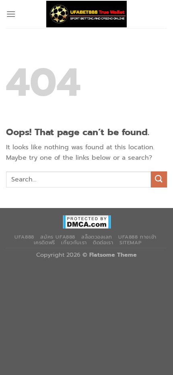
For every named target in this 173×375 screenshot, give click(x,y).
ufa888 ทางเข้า (137, 237)
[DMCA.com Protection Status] (86, 221)
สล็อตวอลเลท (96, 237)
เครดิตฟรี (44, 242)
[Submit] (159, 179)
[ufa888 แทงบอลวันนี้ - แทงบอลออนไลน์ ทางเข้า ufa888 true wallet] (86, 14)
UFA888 (24, 237)
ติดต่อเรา (103, 242)
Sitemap (130, 242)
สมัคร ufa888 (57, 237)
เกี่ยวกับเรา (74, 242)
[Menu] (11, 14)
